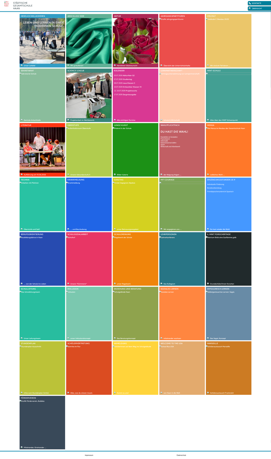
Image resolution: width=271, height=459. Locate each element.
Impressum (89, 455)
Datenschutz (181, 455)
